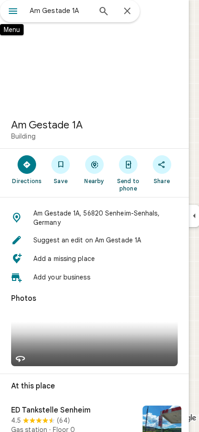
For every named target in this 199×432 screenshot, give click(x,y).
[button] (94, 218)
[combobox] (60, 10)
